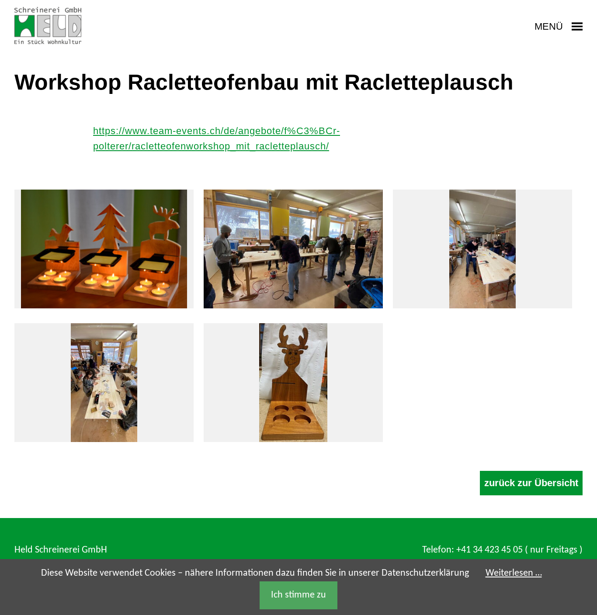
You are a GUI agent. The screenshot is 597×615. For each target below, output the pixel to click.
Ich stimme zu (298, 595)
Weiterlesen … (514, 573)
